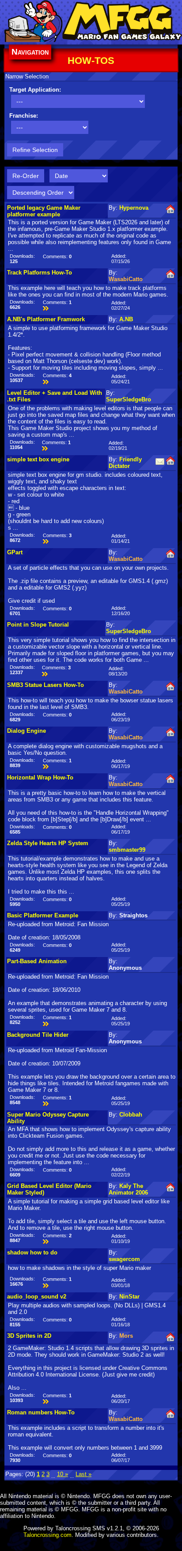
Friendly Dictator (125, 462)
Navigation (30, 51)
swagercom (124, 1259)
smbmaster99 (127, 849)
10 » (62, 1474)
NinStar (129, 1296)
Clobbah (130, 1114)
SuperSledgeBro (128, 399)
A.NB (126, 319)
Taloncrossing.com (47, 1535)
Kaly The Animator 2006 (128, 1189)
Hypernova (133, 207)
